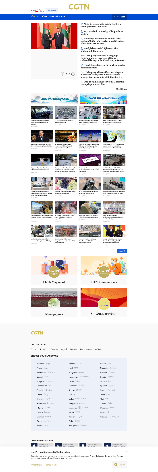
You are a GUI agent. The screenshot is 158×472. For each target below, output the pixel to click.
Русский (73, 349)
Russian (107, 372)
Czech (42, 394)
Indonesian (79, 377)
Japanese (76, 385)
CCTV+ (98, 349)
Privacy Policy (36, 465)
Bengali (42, 377)
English (34, 349)
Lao (72, 394)
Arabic (43, 368)
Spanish (107, 385)
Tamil (105, 394)
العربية (64, 349)
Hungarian (76, 372)
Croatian (44, 390)
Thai (104, 399)
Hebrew (75, 363)
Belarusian (46, 372)
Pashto (105, 363)
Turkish (106, 403)
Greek (43, 421)
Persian (75, 416)
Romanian (108, 368)
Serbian (107, 377)
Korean (75, 390)
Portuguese (78, 425)
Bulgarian (45, 381)
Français (54, 349)
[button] (73, 74)
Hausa (42, 425)
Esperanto (45, 403)
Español (44, 349)
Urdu (104, 412)
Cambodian (43, 385)
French (43, 412)
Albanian (43, 363)
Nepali (74, 412)
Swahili (107, 390)
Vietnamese (109, 416)
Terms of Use (51, 465)
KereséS (121, 17)
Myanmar (78, 407)
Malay (77, 399)
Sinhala (106, 381)
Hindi (73, 368)
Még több (122, 251)
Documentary (86, 349)
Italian (74, 381)
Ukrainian (109, 407)
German (44, 416)
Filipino (43, 407)
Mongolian (77, 403)
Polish (74, 421)
